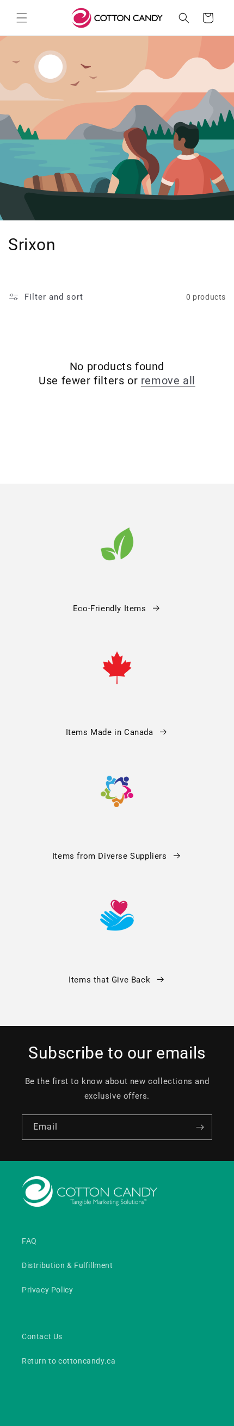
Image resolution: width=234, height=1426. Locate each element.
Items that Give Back (109, 980)
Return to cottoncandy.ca (68, 1361)
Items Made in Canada (109, 732)
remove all (168, 380)
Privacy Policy (47, 1289)
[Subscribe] (200, 1127)
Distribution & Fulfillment (67, 1265)
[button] (22, 18)
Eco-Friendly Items (109, 608)
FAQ (29, 1241)
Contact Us (42, 1336)
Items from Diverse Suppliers (109, 856)
